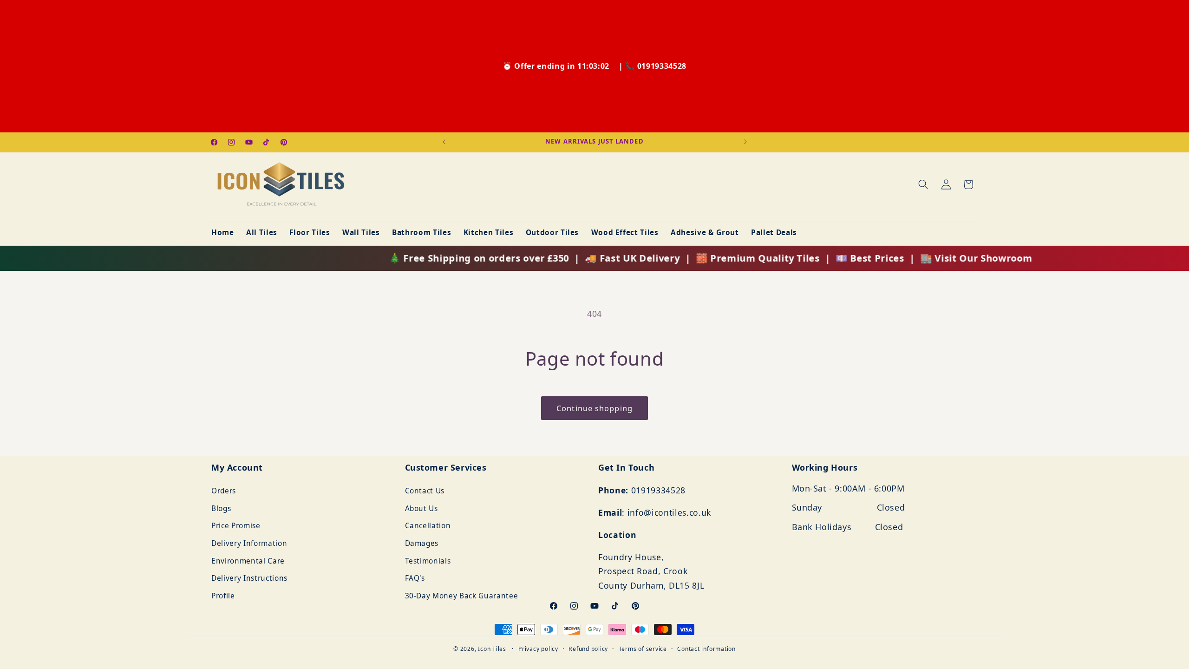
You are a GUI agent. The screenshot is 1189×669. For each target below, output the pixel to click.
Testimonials (428, 561)
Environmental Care (248, 561)
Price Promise (236, 526)
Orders (223, 491)
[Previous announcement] (444, 142)
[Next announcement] (745, 142)
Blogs (221, 508)
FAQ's (415, 579)
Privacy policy (538, 649)
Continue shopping (594, 408)
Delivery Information (249, 543)
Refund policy (588, 649)
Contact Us (425, 491)
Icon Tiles (492, 649)
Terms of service (643, 649)
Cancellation (428, 526)
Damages (422, 543)
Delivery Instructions (249, 579)
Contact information (706, 649)
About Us (421, 508)
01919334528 (661, 66)
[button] (923, 184)
